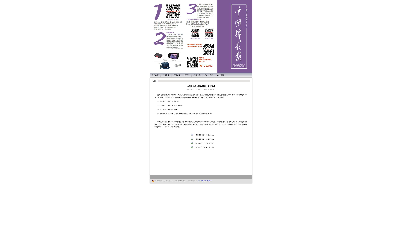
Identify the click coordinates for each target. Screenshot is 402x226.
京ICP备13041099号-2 (204, 181)
